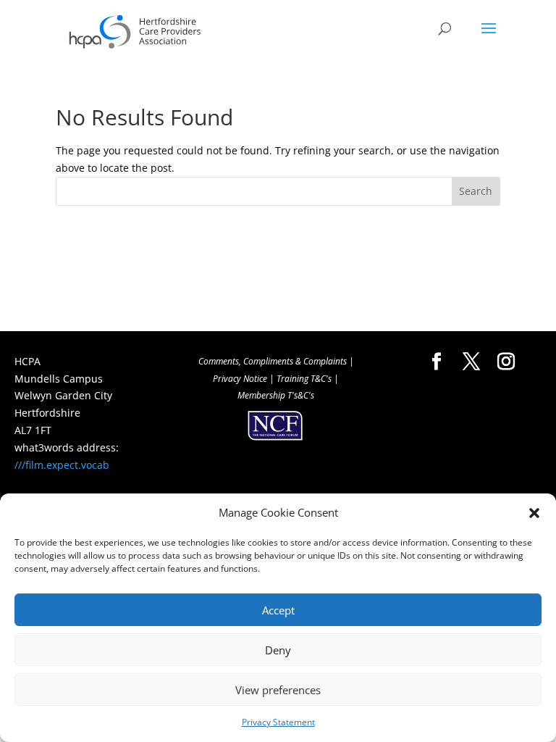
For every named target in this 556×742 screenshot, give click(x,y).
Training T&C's (304, 378)
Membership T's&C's (275, 395)
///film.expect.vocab (61, 465)
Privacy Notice (240, 378)
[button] (534, 513)
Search (475, 191)
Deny (278, 650)
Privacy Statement (278, 722)
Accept (278, 610)
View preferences (278, 690)
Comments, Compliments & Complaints (272, 361)
